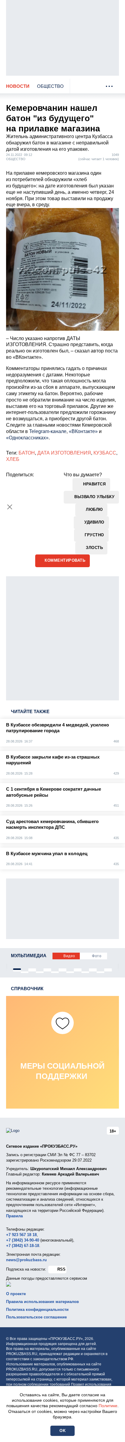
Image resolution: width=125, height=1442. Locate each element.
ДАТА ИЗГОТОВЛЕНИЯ (64, 452)
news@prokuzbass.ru (26, 1260)
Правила (14, 1216)
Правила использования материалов (42, 1301)
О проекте (16, 1294)
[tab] (17, 969)
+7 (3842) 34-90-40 (22, 1240)
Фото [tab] (96, 956)
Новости (17, 86)
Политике (108, 1405)
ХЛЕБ (12, 459)
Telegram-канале (47, 431)
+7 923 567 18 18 (21, 1234)
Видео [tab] (69, 956)
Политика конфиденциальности (37, 1309)
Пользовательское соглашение (36, 1317)
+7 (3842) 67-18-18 (22, 1245)
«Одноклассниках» (27, 437)
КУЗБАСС (104, 452)
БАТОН (27, 452)
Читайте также (30, 711)
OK (62, 1430)
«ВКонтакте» (83, 431)
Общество (50, 86)
